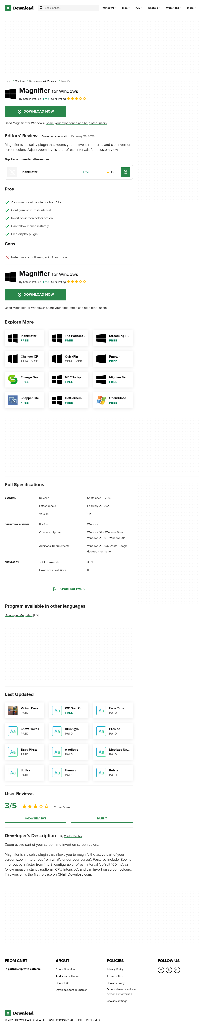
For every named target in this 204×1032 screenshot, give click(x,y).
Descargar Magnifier (18, 615)
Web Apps (172, 8)
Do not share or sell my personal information (121, 992)
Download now (39, 111)
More (190, 8)
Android (153, 8)
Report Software (72, 589)
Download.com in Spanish (71, 990)
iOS (137, 8)
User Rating (58, 99)
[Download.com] (19, 8)
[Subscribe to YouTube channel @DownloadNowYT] (177, 970)
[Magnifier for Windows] (10, 93)
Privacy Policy (115, 969)
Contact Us (62, 983)
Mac (125, 8)
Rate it (102, 818)
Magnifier (48, 90)
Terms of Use (115, 976)
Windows (108, 8)
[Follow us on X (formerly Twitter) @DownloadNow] (169, 970)
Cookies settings (117, 1001)
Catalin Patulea (73, 836)
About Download (66, 969)
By (30, 99)
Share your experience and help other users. (76, 123)
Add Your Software (67, 976)
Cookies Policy (116, 983)
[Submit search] (41, 8)
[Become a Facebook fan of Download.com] (161, 970)
